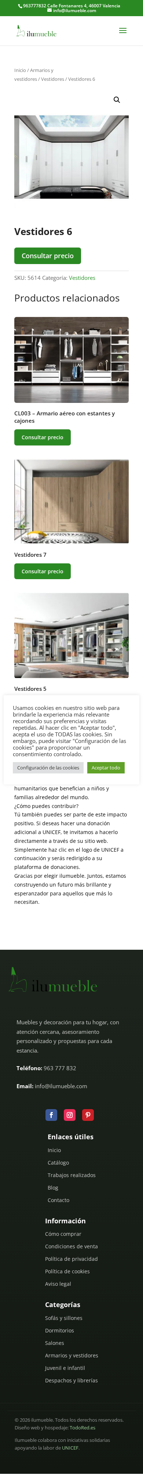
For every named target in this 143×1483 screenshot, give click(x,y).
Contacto (58, 1200)
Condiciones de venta (71, 1246)
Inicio (20, 70)
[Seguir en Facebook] (51, 1115)
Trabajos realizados (72, 1175)
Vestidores (52, 79)
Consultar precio (48, 255)
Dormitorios (59, 1330)
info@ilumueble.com (61, 1086)
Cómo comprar (63, 1233)
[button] (117, 100)
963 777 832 (60, 1068)
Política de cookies (67, 1271)
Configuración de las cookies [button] (48, 767)
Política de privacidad (71, 1258)
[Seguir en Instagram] (70, 1115)
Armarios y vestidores (71, 1355)
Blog (53, 1187)
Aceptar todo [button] (106, 767)
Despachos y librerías (71, 1380)
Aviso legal (58, 1283)
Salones (54, 1342)
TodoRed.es (82, 1428)
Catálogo (58, 1162)
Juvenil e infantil (65, 1367)
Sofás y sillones (63, 1317)
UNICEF (70, 1448)
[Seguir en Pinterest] (88, 1115)
